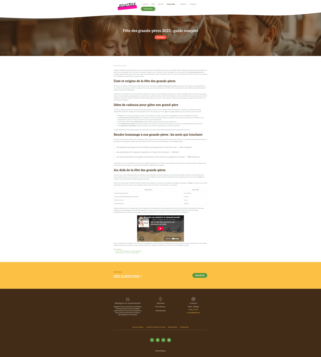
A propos (145, 4)
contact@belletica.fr (193, 313)
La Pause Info (184, 327)
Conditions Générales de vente (156, 327)
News (153, 4)
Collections (171, 4)
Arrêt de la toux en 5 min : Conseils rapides (127, 253)
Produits (183, 4)
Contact (161, 4)
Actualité (192, 4)
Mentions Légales (137, 327)
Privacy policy (172, 327)
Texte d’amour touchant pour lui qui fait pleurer (129, 251)
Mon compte (148, 9)
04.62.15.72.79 (193, 310)
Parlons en (199, 275)
